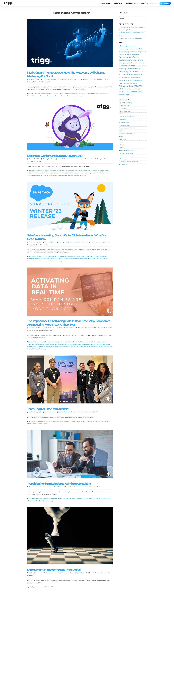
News (78, 159)
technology (79, 96)
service (65, 175)
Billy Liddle (52, 242)
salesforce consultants (126, 89)
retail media (123, 77)
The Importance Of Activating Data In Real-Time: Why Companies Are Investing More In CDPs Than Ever (68, 322)
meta (100, 93)
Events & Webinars (64, 412)
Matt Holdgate (49, 572)
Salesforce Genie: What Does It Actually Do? (54, 156)
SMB (121, 156)
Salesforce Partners (60, 96)
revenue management (136, 80)
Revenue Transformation (86, 159)
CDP (45, 342)
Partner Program (58, 258)
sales (38, 96)
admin (32, 498)
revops (121, 83)
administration (38, 498)
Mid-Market (123, 139)
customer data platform (66, 342)
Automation (40, 170)
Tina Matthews (52, 79)
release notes (94, 173)
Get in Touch (165, 3)
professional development (79, 173)
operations (142, 71)
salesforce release (71, 96)
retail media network (134, 77)
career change (46, 498)
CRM (140, 48)
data (31, 93)
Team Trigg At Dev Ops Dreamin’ (48, 409)
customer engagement (126, 52)
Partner (29, 96)
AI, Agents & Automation (63, 572)
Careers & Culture (124, 105)
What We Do (106, 3)
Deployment (33, 587)
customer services (69, 170)
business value (48, 170)
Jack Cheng (49, 486)
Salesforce (43, 96)
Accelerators (131, 3)
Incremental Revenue (127, 65)
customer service (123, 60)
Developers (44, 93)
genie (56, 93)
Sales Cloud (105, 173)
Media (121, 136)
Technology (59, 486)
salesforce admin (106, 498)
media (137, 71)
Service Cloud (71, 175)
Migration (48, 587)
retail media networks (124, 80)
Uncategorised (124, 164)
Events (69, 344)
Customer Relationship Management (129, 54)
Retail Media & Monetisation (127, 150)
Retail (140, 75)
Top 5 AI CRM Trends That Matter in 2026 (131, 38)
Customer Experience (125, 114)
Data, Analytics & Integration (66, 327)
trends (132, 95)
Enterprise (123, 119)
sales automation (132, 83)
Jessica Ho (52, 412)
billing (135, 46)
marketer (61, 93)
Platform (34, 96)
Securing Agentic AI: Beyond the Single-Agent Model (131, 34)
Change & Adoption (125, 111)
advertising (33, 170)
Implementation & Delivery (77, 572)
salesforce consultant (33, 501)
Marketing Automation (82, 93)
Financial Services (124, 125)
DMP (65, 344)
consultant (66, 498)
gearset (73, 344)
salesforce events (92, 346)
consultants (50, 342)
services (77, 175)
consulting (56, 342)
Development (51, 93)
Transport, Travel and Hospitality (129, 161)
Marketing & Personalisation (71, 79)
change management (56, 498)
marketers (67, 93)
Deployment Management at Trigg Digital (53, 569)
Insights (143, 3)
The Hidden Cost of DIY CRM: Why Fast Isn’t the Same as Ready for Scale (132, 28)
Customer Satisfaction (58, 170)
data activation (92, 342)
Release (88, 173)
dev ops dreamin (44, 344)
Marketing (73, 93)
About (153, 3)
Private (122, 145)
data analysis (36, 93)
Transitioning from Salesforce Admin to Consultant (59, 483)
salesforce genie (50, 96)
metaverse (105, 93)
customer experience (139, 52)
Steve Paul (50, 159)
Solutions (118, 3)
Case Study (123, 108)
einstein (141, 63)
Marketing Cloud (93, 93)
